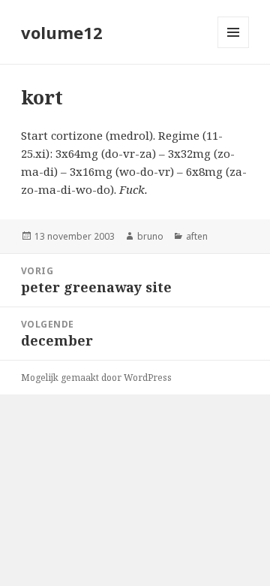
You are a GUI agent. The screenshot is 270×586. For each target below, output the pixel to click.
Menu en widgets (233, 47)
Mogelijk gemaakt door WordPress (96, 377)
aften (197, 236)
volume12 (62, 32)
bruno (150, 236)
